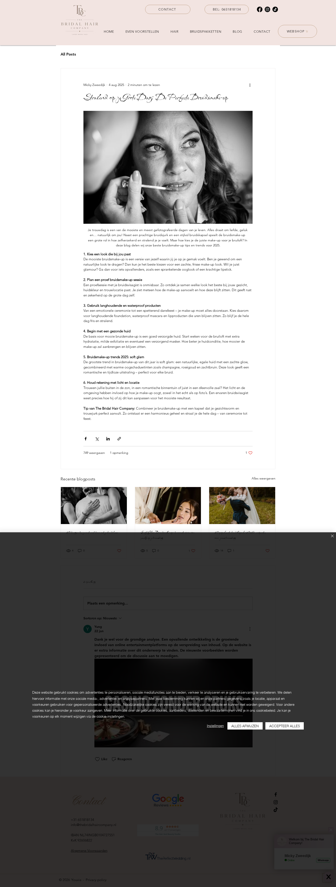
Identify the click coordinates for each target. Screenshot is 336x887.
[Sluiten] (332, 536)
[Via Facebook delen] (85, 439)
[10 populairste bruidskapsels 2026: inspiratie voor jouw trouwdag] (242, 505)
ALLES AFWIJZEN (245, 726)
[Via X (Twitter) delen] (97, 439)
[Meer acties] (250, 85)
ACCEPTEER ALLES (284, 726)
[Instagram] (267, 9)
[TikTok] (275, 9)
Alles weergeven (263, 478)
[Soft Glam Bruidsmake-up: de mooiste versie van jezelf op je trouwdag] (168, 505)
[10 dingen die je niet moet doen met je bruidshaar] (94, 505)
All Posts (68, 54)
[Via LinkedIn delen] (108, 439)
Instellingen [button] (215, 726)
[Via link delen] (119, 439)
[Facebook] (259, 9)
